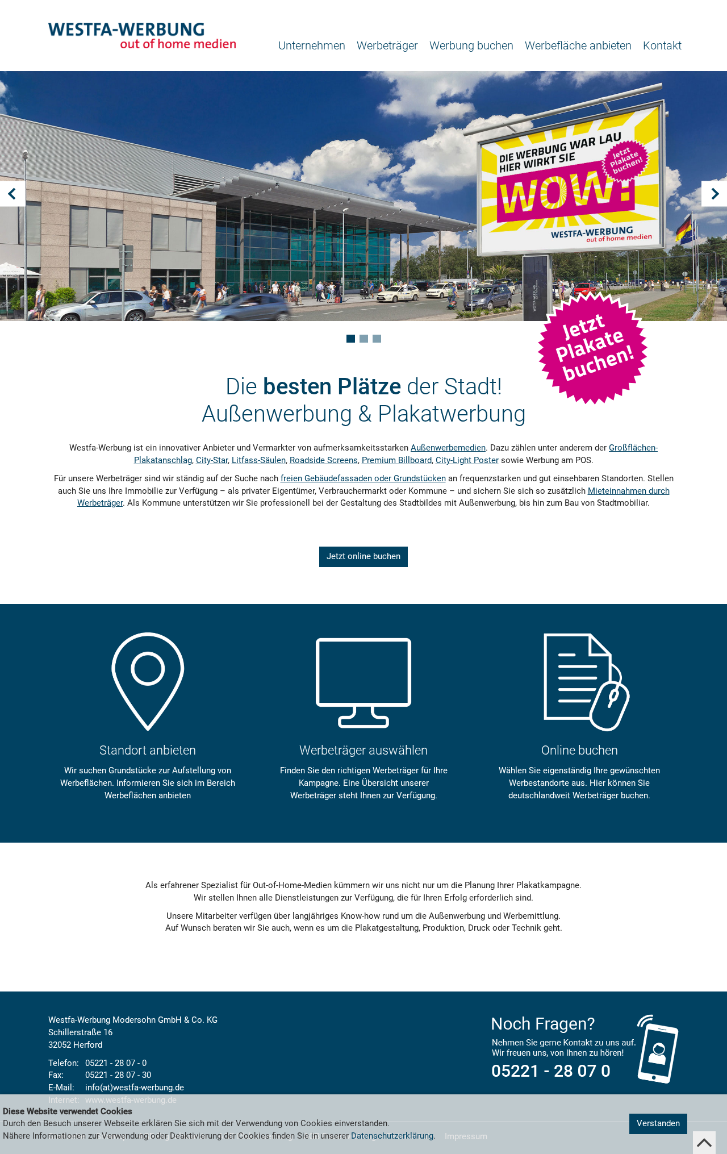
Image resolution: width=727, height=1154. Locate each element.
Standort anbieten (147, 750)
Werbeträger (387, 45)
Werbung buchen (471, 45)
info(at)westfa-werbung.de (134, 1087)
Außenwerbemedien (448, 448)
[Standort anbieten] (147, 682)
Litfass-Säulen (259, 460)
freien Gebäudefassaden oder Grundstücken (363, 478)
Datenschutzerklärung (392, 1136)
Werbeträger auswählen (363, 750)
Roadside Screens (324, 460)
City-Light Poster (467, 460)
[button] (28, 211)
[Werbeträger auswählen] (363, 682)
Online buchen (579, 750)
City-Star (212, 460)
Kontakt (662, 45)
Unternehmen (311, 45)
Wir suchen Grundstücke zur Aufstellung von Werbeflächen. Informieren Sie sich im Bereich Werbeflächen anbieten (147, 783)
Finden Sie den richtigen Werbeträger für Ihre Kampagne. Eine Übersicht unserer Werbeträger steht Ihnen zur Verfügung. (364, 783)
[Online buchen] (579, 682)
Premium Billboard (397, 460)
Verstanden (658, 1123)
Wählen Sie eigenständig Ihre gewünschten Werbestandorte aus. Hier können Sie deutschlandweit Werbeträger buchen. (579, 783)
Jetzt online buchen (363, 556)
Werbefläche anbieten (578, 45)
